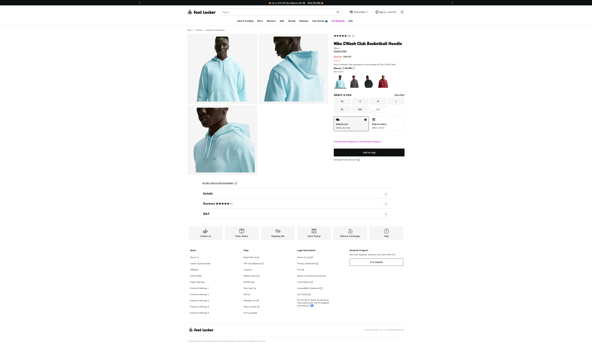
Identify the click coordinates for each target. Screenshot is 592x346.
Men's (260, 21)
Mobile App (249, 282)
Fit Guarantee (250, 312)
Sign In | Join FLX (387, 12)
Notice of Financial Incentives (311, 275)
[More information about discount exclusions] (358, 160)
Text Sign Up (250, 288)
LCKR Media (196, 275)
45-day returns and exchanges (217, 183)
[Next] (452, 2)
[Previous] (139, 2)
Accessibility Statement (308, 288)
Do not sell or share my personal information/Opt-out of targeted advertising (313, 302)
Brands (292, 21)
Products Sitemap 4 (199, 306)
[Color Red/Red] (383, 81)
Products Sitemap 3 (199, 300)
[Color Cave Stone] (354, 81)
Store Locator (250, 306)
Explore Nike (340, 51)
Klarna (247, 294)
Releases (303, 21)
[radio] (351, 123)
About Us (194, 257)
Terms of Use (303, 257)
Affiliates (194, 269)
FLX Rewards (338, 21)
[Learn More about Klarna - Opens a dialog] (343, 68)
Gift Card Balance (252, 263)
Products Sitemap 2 (199, 294)
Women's (271, 21)
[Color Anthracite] (369, 81)
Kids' (282, 21)
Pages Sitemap (197, 282)
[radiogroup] (369, 123)
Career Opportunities (200, 263)
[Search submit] (338, 12)
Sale (350, 21)
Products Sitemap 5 (199, 312)
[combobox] (281, 12)
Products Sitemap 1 (199, 288)
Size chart (400, 94)
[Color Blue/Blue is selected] (340, 81)
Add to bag (369, 152)
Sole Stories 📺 (320, 21)
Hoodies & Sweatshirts (215, 30)
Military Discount (252, 275)
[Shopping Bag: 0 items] (402, 12)
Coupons (248, 269)
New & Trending (245, 21)
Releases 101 (250, 300)
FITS (299, 269)
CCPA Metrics (303, 282)
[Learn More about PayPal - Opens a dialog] (353, 68)
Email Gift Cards (251, 257)
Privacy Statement (306, 263)
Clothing (198, 30)
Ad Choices (302, 294)
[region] (296, 3)
